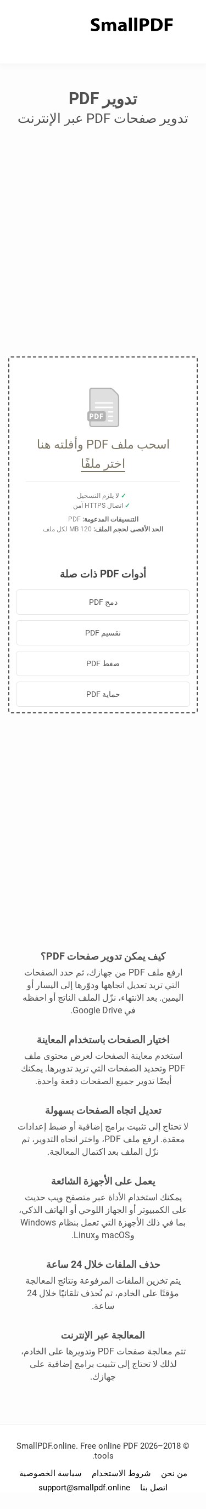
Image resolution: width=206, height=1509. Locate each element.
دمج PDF (103, 602)
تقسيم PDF (103, 632)
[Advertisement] (103, 245)
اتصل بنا (154, 1488)
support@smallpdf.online (84, 1488)
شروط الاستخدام (121, 1473)
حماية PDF (103, 694)
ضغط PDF (103, 663)
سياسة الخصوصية (50, 1473)
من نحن (174, 1473)
